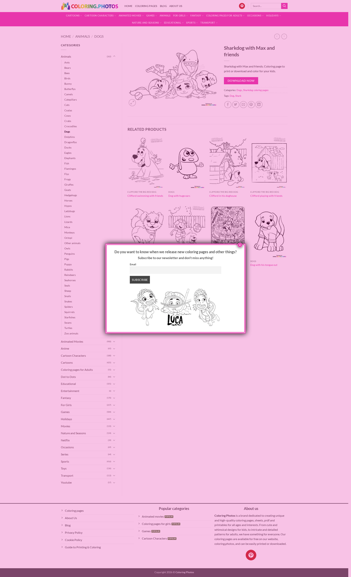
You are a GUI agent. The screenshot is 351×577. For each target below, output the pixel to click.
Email (133, 264)
